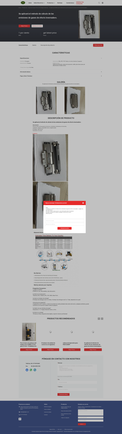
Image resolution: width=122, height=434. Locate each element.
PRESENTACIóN (64, 228)
